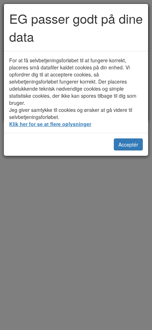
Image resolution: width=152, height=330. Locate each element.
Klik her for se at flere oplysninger (50, 123)
